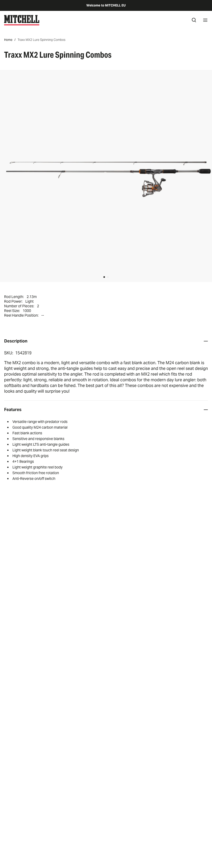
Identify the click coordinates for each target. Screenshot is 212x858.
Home (8, 40)
